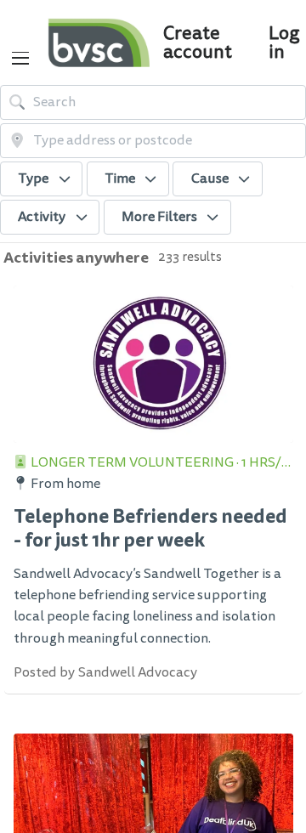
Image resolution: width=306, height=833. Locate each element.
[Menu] (20, 58)
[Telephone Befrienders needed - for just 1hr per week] (153, 364)
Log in (284, 42)
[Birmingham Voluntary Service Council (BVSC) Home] (99, 42)
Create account (197, 42)
